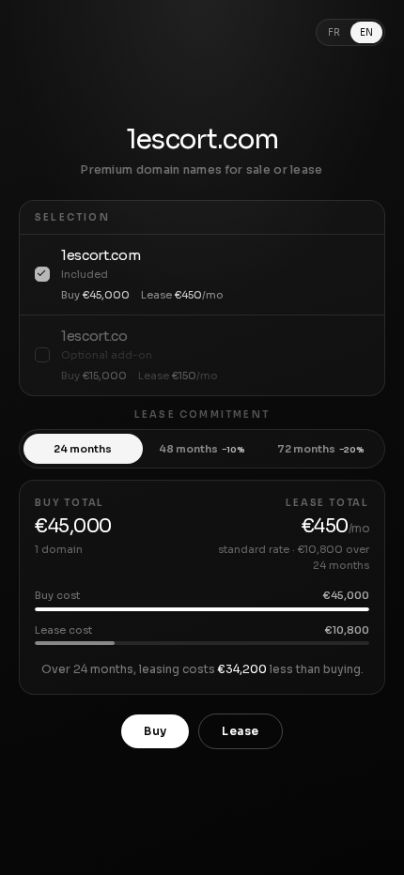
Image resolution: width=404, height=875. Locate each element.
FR (334, 32)
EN (367, 32)
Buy (155, 731)
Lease (240, 731)
